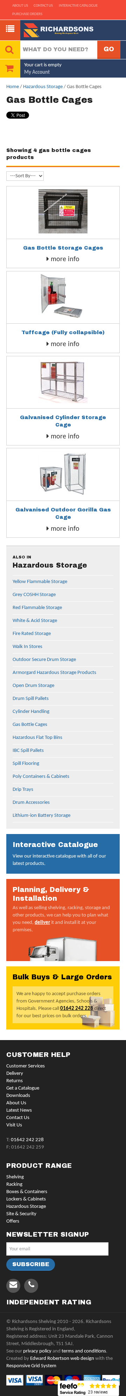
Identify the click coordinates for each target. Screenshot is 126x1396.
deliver (42, 922)
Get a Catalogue (22, 1088)
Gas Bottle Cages (30, 724)
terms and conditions (84, 1351)
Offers (12, 1221)
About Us (16, 1103)
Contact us (43, 6)
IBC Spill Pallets (28, 750)
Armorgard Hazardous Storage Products (54, 672)
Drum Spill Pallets (31, 698)
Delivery (14, 1073)
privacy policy (37, 1351)
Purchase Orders (27, 14)
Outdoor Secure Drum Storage (44, 659)
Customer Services (25, 1066)
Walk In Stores (27, 646)
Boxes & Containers (26, 1192)
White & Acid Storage (35, 620)
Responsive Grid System (31, 1366)
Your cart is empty (43, 65)
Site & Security (21, 1214)
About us (20, 6)
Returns (14, 1081)
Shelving (15, 1177)
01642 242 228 (76, 1008)
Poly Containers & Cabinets (41, 776)
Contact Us (17, 1117)
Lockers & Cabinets (26, 1199)
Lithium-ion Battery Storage (41, 815)
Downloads (18, 1095)
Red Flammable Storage (37, 607)
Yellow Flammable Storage (40, 581)
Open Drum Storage (33, 685)
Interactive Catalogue (78, 6)
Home (12, 87)
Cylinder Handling (31, 711)
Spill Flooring (26, 763)
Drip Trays (23, 789)
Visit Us (14, 1125)
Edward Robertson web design (62, 1358)
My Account (37, 72)
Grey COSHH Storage (34, 594)
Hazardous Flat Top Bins (37, 737)
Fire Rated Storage (32, 633)
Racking (14, 1184)
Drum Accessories (31, 802)
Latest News (19, 1110)
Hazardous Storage (43, 87)
